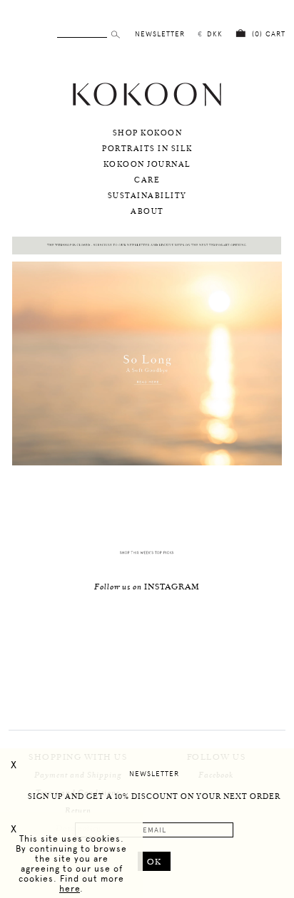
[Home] (147, 104)
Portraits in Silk (147, 149)
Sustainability (147, 196)
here (69, 889)
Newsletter (154, 774)
